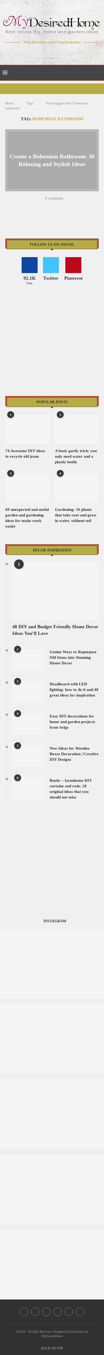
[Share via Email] (80, 206)
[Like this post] (24, 206)
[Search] (98, 72)
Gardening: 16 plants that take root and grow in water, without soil (76, 515)
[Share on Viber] (73, 206)
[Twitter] (40, 52)
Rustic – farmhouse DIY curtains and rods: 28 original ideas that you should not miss (71, 788)
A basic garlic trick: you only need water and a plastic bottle (76, 456)
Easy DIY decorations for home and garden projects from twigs (72, 721)
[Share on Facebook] (32, 206)
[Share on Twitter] (39, 206)
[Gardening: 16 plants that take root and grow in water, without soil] (77, 488)
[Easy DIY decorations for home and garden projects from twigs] (28, 724)
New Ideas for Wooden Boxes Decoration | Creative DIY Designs (74, 754)
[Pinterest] (55, 52)
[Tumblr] (63, 52)
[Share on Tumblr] (52, 206)
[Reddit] (70, 52)
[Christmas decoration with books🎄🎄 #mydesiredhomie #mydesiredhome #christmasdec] (52, 1082)
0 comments (54, 198)
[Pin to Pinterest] (45, 206)
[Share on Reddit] (59, 206)
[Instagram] (48, 52)
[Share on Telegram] (66, 206)
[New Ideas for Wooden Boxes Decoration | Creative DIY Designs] (28, 756)
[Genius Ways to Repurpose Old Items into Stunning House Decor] (28, 659)
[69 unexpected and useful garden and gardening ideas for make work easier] (27, 488)
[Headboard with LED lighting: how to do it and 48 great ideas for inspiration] (28, 692)
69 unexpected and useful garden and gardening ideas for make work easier (27, 517)
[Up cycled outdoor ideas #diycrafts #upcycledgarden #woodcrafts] (52, 1157)
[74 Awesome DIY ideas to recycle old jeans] (27, 429)
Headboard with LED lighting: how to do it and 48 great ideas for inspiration (74, 689)
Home (9, 103)
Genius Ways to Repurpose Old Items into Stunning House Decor (73, 657)
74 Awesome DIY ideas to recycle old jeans (25, 453)
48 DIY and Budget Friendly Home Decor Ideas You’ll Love (55, 630)
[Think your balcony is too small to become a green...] (52, 1007)
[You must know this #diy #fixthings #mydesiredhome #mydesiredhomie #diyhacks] (52, 1233)
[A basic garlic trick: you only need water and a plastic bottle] (77, 429)
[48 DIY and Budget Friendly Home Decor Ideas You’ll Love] (55, 591)
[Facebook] (33, 52)
